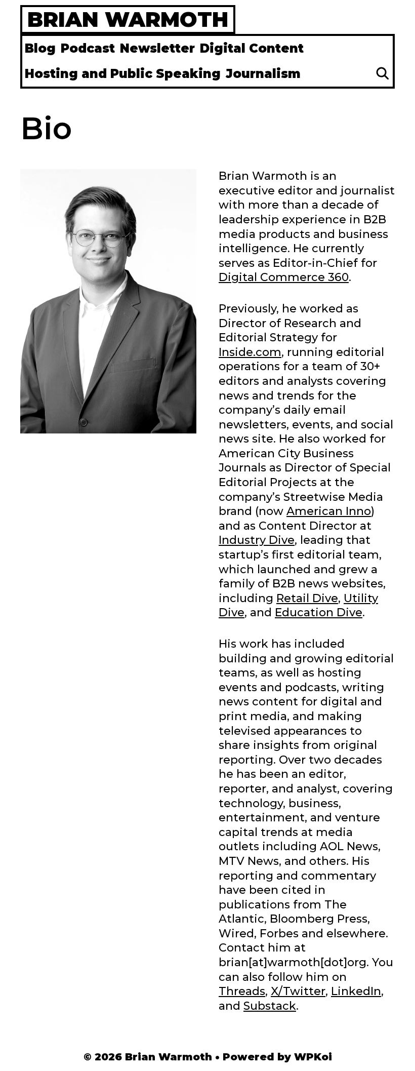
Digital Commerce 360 (284, 277)
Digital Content (252, 48)
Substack (269, 1006)
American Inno (328, 511)
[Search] (382, 74)
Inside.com (250, 352)
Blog (40, 48)
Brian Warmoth (127, 19)
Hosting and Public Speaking (123, 73)
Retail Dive (307, 598)
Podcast (88, 48)
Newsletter (157, 48)
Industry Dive (257, 540)
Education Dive (318, 612)
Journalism (263, 73)
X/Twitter (298, 991)
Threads (242, 991)
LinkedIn (356, 991)
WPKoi (313, 1057)
